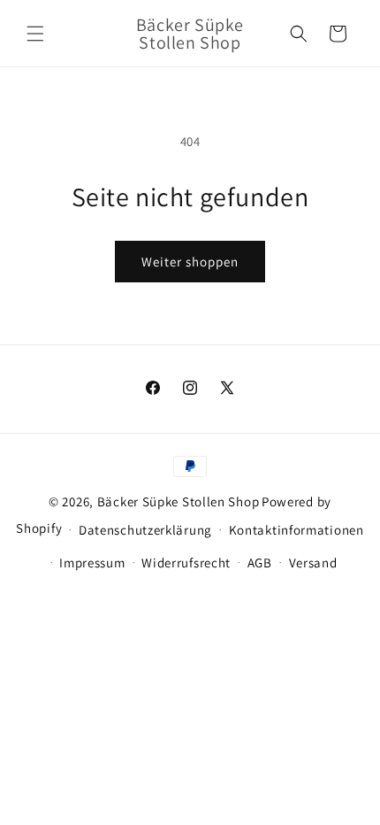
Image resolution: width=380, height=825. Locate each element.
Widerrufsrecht (186, 562)
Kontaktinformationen (296, 529)
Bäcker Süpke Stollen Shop (178, 501)
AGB (259, 562)
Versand (313, 562)
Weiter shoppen (190, 261)
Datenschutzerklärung (145, 529)
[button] (35, 33)
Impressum (92, 562)
